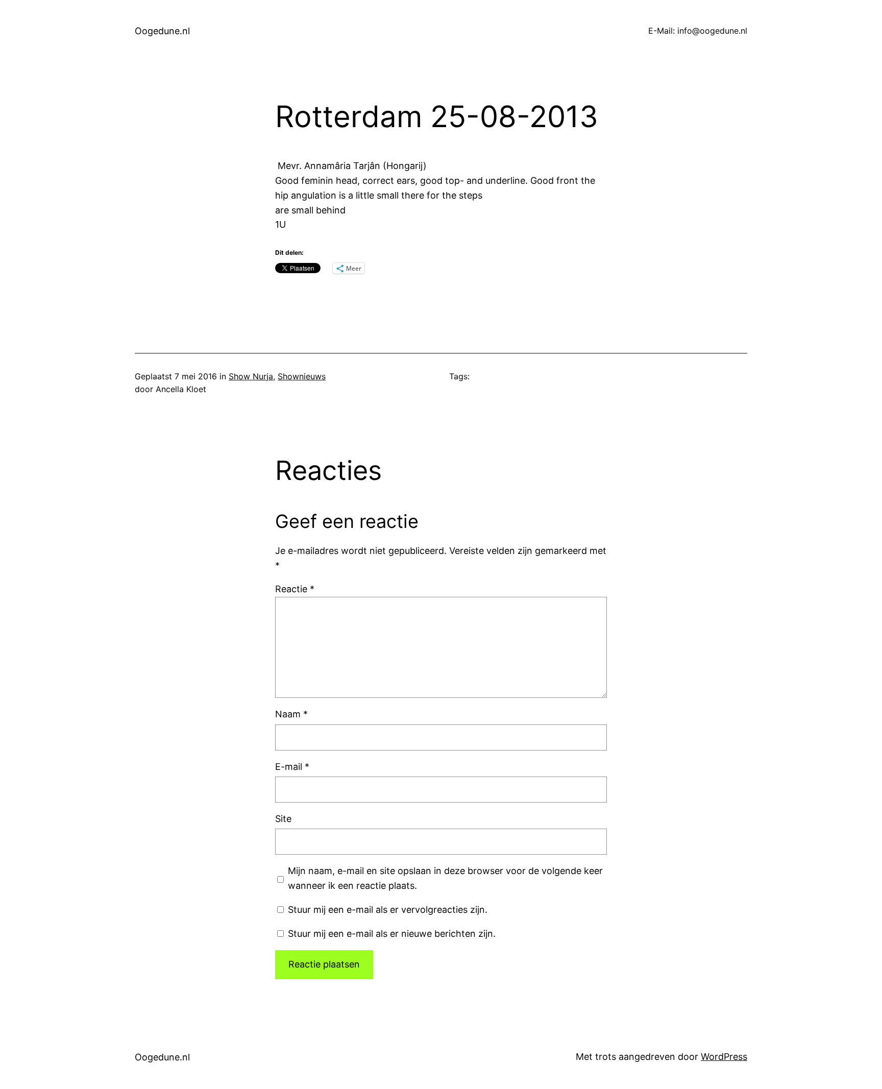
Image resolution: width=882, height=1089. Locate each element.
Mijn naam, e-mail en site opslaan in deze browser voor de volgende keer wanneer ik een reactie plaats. (445, 878)
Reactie (294, 589)
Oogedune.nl (162, 31)
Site (283, 818)
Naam (291, 714)
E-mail (292, 766)
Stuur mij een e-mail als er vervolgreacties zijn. (387, 909)
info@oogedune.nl (712, 31)
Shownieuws (302, 376)
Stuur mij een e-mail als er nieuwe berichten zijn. (392, 933)
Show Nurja (251, 376)
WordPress (724, 1056)
